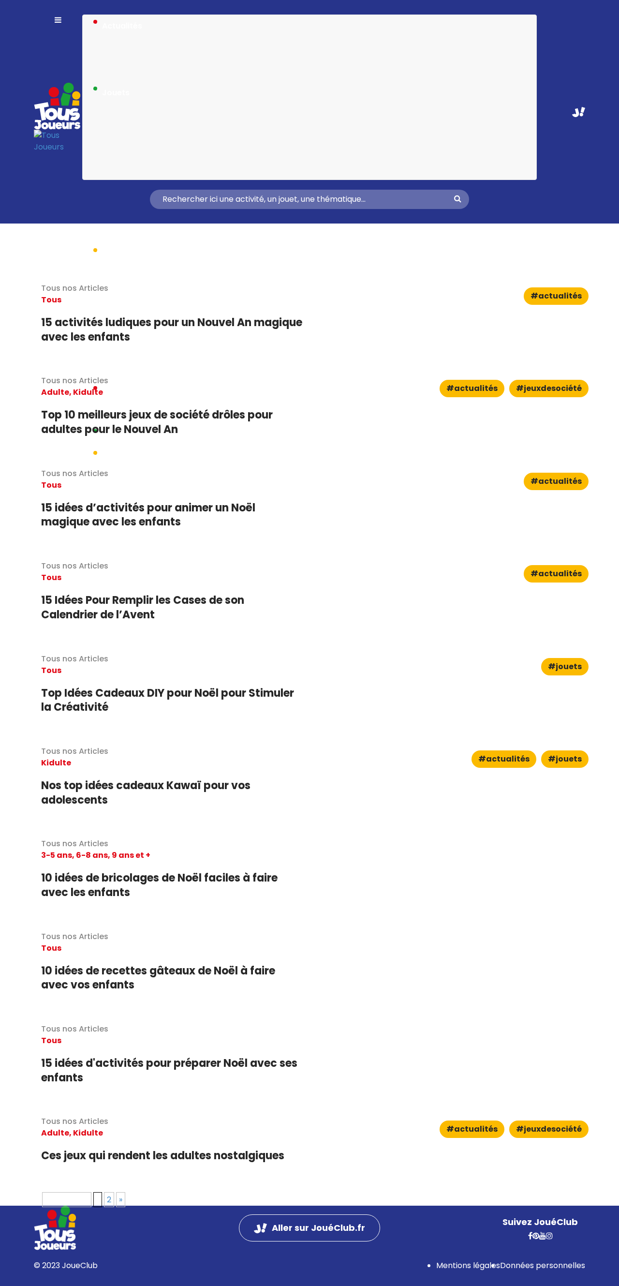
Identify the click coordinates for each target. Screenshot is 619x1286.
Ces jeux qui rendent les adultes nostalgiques (162, 1155)
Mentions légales (468, 1265)
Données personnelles (542, 1265)
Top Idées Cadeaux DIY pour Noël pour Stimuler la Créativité (167, 700)
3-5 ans (56, 855)
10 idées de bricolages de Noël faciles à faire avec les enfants (159, 885)
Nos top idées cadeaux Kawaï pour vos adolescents (146, 792)
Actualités (122, 25)
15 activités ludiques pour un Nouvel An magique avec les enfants (171, 329)
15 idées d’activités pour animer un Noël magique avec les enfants (148, 515)
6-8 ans (92, 855)
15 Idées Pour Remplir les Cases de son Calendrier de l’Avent (142, 607)
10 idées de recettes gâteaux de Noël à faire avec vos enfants (158, 978)
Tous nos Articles (74, 843)
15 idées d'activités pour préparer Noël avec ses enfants (169, 1070)
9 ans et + (131, 855)
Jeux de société (553, 388)
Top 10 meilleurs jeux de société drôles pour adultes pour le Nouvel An (157, 422)
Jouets (116, 92)
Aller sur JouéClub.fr (578, 112)
